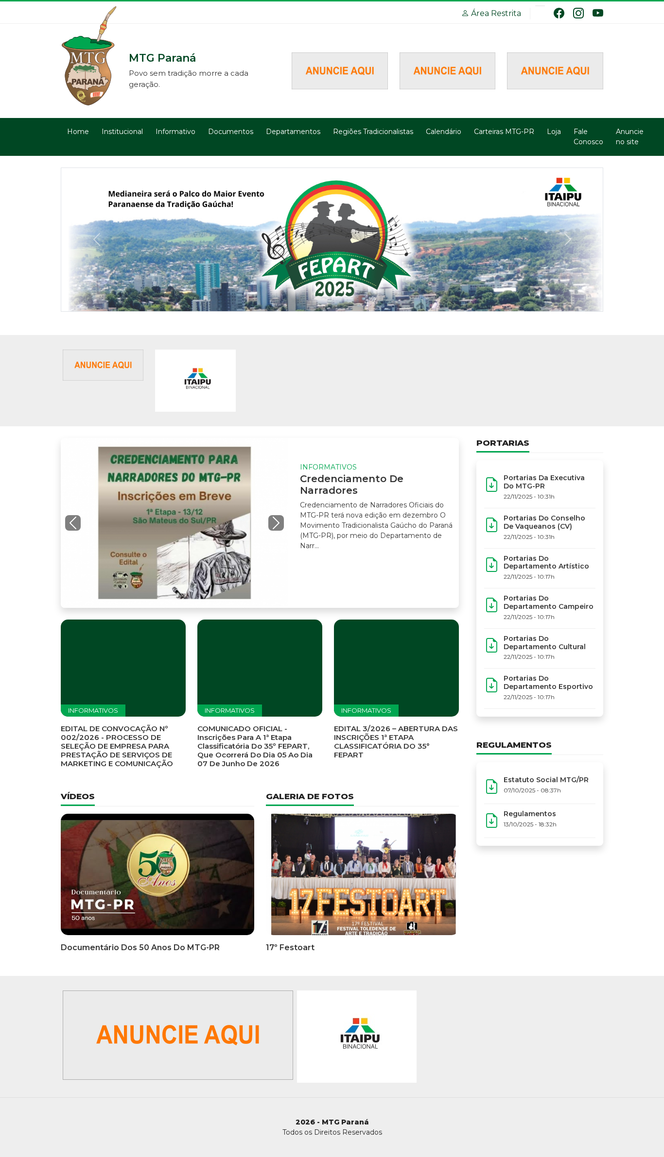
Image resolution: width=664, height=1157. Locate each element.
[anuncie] (103, 364)
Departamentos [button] (293, 131)
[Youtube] (598, 13)
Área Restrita (495, 13)
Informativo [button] (175, 131)
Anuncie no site (630, 136)
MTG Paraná (90, 56)
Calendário (443, 131)
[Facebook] (559, 13)
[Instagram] (578, 13)
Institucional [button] (122, 131)
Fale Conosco (588, 136)
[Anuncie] (340, 70)
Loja (554, 131)
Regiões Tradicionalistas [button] (373, 131)
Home (78, 131)
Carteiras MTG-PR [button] (504, 131)
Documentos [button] (230, 131)
